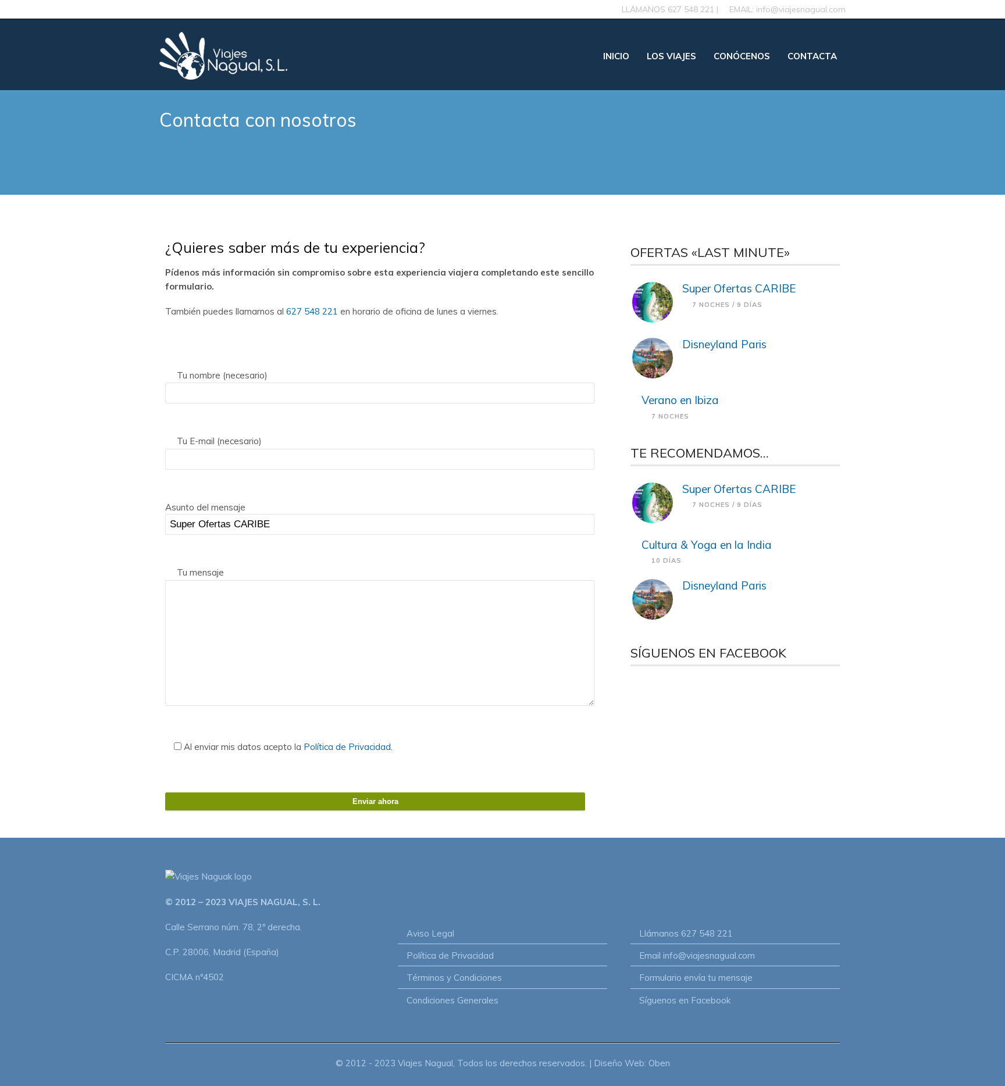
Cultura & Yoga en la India (707, 545)
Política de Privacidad (450, 955)
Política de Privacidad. (348, 746)
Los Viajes (671, 56)
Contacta (812, 56)
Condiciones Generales (452, 1000)
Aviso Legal (430, 933)
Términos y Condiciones (454, 977)
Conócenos (742, 56)
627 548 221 (691, 9)
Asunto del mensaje (205, 507)
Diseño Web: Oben (632, 1063)
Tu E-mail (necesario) (218, 440)
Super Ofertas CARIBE (739, 288)
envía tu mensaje (718, 977)
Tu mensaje (199, 572)
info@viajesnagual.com (801, 9)
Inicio (616, 56)
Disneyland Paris (724, 344)
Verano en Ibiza (680, 400)
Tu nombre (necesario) (221, 375)
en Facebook (704, 1000)
